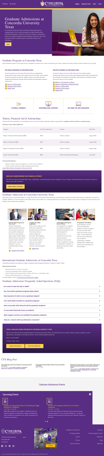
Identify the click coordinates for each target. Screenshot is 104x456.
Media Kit (100, 443)
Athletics (100, 430)
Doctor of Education (14, 84)
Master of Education (62, 86)
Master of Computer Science (64, 82)
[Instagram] (7, 446)
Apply (8, 44)
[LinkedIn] (11, 446)
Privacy (77, 440)
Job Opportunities (74, 433)
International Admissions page (28, 277)
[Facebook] (3, 446)
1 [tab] (45, 421)
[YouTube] (14, 446)
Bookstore (100, 437)
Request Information (14, 86)
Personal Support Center (95, 433)
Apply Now (11, 88)
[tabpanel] (25, 408)
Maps (101, 440)
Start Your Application (34, 346)
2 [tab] (47, 421)
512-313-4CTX (4, 442)
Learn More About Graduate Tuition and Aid (17, 168)
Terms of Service (75, 443)
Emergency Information (73, 430)
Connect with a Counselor (15, 186)
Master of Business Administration (67, 84)
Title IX (78, 437)
